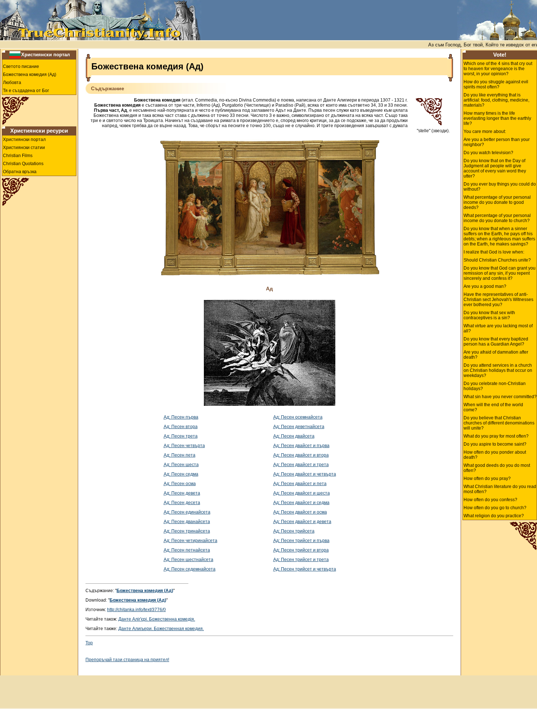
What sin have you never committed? (500, 396)
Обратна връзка (20, 171)
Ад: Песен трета (181, 436)
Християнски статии (24, 147)
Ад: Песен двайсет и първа (301, 445)
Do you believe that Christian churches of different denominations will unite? (499, 423)
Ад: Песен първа (181, 417)
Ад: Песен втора (181, 426)
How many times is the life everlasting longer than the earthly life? (497, 118)
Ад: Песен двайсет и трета (301, 464)
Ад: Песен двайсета (294, 436)
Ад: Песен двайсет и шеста (301, 493)
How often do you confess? (490, 499)
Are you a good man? (485, 286)
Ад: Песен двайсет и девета (302, 521)
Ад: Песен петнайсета (187, 550)
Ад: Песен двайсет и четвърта (304, 474)
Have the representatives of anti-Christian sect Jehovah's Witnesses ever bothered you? (498, 299)
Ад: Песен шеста (181, 464)
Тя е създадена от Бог (26, 90)
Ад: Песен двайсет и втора (301, 455)
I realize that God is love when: (494, 252)
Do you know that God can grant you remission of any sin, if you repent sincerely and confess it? (500, 273)
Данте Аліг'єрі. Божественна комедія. (156, 619)
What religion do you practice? (494, 515)
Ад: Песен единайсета (187, 512)
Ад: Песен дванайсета (187, 521)
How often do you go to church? (495, 507)
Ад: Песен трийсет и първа (301, 540)
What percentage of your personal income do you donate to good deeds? (497, 202)
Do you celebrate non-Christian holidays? (495, 386)
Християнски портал (45, 54)
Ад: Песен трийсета (294, 531)
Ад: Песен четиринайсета (190, 540)
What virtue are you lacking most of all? (498, 328)
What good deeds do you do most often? (497, 468)
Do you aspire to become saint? (495, 444)
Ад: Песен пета (179, 455)
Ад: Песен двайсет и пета (300, 483)
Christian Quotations (23, 163)
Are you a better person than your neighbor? (497, 142)
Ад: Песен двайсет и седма (301, 502)
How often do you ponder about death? (495, 455)
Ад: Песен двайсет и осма (300, 512)
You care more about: (485, 131)
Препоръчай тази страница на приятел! (127, 659)
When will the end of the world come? (493, 407)
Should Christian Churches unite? (497, 260)
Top (89, 642)
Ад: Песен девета (182, 493)
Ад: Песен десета (182, 502)
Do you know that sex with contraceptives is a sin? (489, 315)
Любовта (12, 82)
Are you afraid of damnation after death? (496, 355)
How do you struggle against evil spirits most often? (496, 84)
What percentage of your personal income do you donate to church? (497, 218)
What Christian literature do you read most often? (500, 489)
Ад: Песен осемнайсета (298, 417)
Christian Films (18, 155)
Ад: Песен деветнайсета (298, 426)
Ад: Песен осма (180, 483)
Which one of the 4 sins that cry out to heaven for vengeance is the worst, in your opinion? (498, 68)
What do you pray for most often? (496, 436)
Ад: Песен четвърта (184, 445)
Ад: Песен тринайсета (187, 531)
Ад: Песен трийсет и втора (301, 550)
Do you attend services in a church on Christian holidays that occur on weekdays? (498, 370)
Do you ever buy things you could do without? (500, 187)
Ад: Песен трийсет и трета (301, 559)
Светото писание (21, 66)
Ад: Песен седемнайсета (190, 569)
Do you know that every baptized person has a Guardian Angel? (496, 341)
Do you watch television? (488, 152)
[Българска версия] (15, 54)
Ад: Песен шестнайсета (188, 559)
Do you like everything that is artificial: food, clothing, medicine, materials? (496, 100)
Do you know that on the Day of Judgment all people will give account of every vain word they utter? (495, 168)
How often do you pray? (487, 478)
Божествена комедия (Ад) (29, 74)
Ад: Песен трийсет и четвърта (304, 569)
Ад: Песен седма (181, 474)
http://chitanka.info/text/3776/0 (136, 609)
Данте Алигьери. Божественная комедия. (161, 628)
